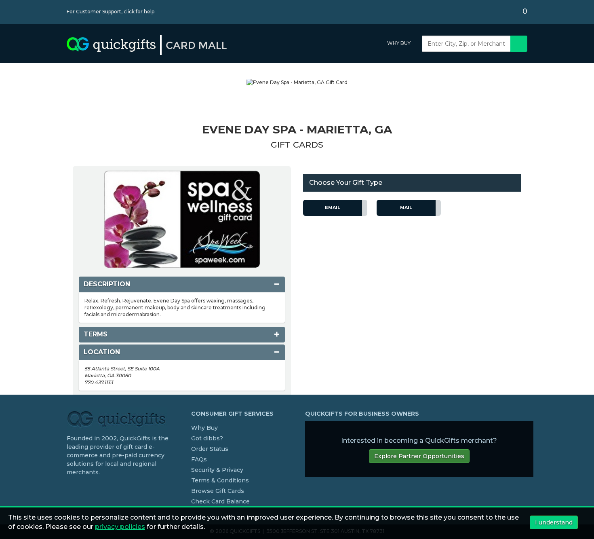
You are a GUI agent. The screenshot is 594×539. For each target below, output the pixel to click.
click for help (139, 11)
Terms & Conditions (220, 480)
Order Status (209, 448)
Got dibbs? (207, 438)
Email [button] (332, 207)
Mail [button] (406, 207)
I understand (554, 522)
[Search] (518, 44)
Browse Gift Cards (217, 491)
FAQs (199, 459)
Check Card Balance (220, 501)
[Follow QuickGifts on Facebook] (70, 489)
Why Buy (399, 43)
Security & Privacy (217, 469)
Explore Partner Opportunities (419, 456)
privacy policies (120, 527)
